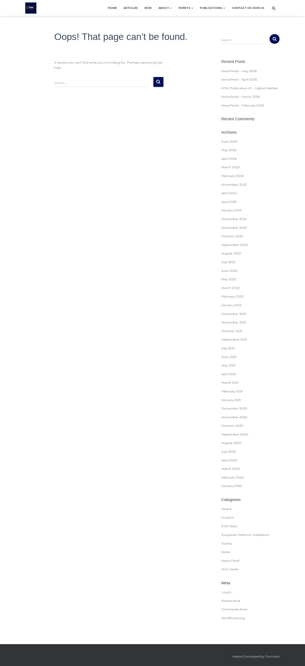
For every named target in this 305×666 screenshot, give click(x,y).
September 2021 (234, 339)
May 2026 (228, 150)
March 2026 (230, 167)
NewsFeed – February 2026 (242, 105)
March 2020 (230, 469)
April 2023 (229, 202)
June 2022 (229, 271)
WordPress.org (233, 618)
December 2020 (234, 408)
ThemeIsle (272, 656)
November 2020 (234, 417)
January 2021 (231, 400)
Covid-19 (227, 518)
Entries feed (230, 601)
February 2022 (232, 296)
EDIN (148, 8)
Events (185, 8)
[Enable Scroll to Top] (296, 657)
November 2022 (234, 228)
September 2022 (234, 245)
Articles (130, 8)
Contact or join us (248, 8)
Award (226, 509)
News (225, 552)
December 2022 (234, 219)
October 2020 (232, 426)
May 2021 (228, 365)
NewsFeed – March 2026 (240, 97)
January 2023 (231, 210)
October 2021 (231, 331)
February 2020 (232, 477)
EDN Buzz (229, 526)
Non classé (229, 569)
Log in (226, 592)
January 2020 (231, 486)
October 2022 (232, 236)
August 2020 (231, 443)
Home (112, 8)
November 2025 (234, 185)
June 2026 (229, 141)
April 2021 (228, 374)
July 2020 (228, 452)
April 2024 (229, 193)
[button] (171, 8)
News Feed (230, 561)
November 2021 (233, 322)
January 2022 (231, 305)
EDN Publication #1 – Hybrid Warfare (249, 88)
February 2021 (232, 391)
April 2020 (229, 460)
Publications (211, 8)
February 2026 (232, 176)
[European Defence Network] (31, 8)
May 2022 (228, 279)
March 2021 (230, 383)
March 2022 (230, 288)
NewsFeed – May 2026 (239, 71)
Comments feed (234, 609)
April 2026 (229, 159)
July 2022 (228, 262)
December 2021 (233, 314)
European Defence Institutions (245, 535)
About (164, 8)
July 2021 (228, 348)
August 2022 (231, 253)
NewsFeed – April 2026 (239, 79)
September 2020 (234, 434)
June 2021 (229, 357)
